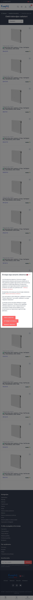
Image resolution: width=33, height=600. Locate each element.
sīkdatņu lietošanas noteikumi (12, 293)
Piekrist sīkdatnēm (9, 317)
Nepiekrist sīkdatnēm (9, 324)
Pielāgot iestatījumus (11, 321)
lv (29, 274)
